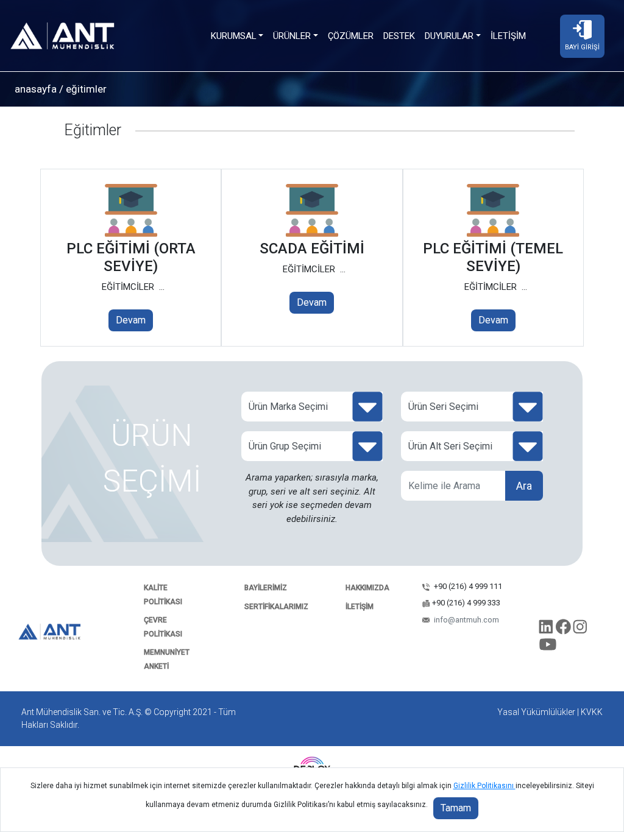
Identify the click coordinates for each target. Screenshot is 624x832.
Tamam (456, 808)
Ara (524, 485)
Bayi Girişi (582, 47)
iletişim (360, 606)
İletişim (508, 35)
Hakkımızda (367, 587)
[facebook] (564, 629)
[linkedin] (547, 629)
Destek (399, 35)
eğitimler (85, 89)
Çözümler (351, 35)
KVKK (592, 712)
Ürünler (292, 35)
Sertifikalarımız (276, 606)
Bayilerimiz (265, 587)
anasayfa (36, 89)
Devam (131, 320)
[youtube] (548, 646)
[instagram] (580, 629)
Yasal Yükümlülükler (536, 712)
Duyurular (449, 35)
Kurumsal (234, 35)
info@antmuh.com (465, 619)
